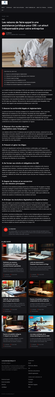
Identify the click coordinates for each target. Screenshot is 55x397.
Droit (3, 7)
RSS (29, 387)
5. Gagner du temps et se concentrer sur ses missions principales (20, 82)
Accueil (3, 16)
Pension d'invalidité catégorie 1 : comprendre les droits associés (40, 300)
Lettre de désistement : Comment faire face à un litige (39, 263)
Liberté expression (33, 373)
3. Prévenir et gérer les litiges (12, 78)
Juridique (9, 7)
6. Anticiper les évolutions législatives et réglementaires (18, 84)
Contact (30, 382)
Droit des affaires (18, 7)
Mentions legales (32, 384)
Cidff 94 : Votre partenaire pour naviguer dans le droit (11, 300)
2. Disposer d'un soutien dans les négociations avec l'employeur (20, 76)
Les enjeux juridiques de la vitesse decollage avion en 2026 (40, 335)
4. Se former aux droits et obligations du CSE (15, 80)
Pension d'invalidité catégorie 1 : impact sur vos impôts (12, 335)
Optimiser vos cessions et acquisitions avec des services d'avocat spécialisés (12, 264)
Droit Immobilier (30, 7)
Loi (2, 10)
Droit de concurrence (34, 370)
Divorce (50, 7)
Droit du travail (41, 7)
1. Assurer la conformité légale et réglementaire (16, 74)
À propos (27, 234)
